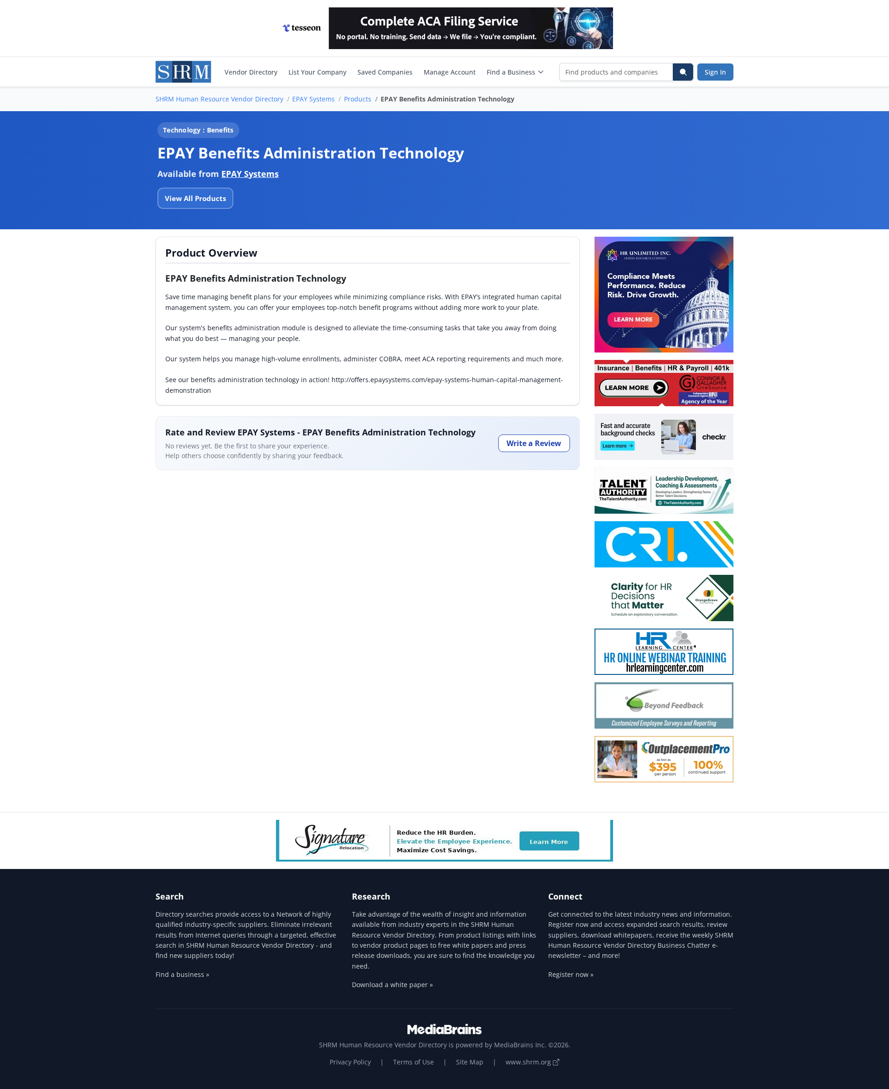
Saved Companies (385, 72)
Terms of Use (413, 1062)
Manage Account (450, 72)
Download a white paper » (392, 984)
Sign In (715, 72)
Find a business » (182, 974)
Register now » (571, 974)
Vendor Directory (251, 72)
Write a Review (534, 443)
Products (357, 98)
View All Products (195, 198)
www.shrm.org (529, 1062)
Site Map (469, 1062)
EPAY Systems (313, 98)
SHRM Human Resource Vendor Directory (219, 98)
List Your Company (317, 72)
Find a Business (511, 72)
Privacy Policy (350, 1062)
